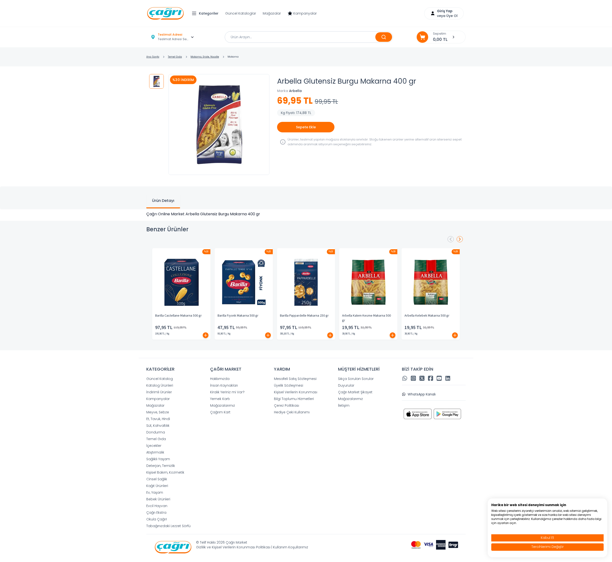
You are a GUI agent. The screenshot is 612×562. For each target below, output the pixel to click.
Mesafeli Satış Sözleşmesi (295, 378)
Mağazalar (272, 13)
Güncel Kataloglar (240, 13)
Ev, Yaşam (154, 492)
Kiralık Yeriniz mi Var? (227, 392)
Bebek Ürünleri (158, 499)
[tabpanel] (306, 214)
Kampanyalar (305, 13)
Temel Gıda (175, 57)
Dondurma (155, 432)
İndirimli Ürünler (159, 392)
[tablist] (306, 197)
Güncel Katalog (159, 378)
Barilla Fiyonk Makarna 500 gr (238, 315)
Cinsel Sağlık (156, 479)
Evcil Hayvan (156, 505)
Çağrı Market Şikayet (355, 392)
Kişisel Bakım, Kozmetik (165, 472)
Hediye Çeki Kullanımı (292, 412)
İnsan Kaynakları (224, 385)
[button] (206, 13)
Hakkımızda (220, 378)
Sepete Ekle (306, 127)
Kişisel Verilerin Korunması (295, 392)
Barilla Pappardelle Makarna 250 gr (304, 315)
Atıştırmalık (155, 452)
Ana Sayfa (152, 57)
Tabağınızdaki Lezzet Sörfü (168, 526)
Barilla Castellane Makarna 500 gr (178, 315)
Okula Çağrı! (156, 519)
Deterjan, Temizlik (160, 465)
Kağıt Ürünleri (157, 485)
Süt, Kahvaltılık (157, 425)
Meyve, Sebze (157, 412)
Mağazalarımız (222, 405)
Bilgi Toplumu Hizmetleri (294, 398)
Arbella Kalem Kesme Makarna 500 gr (366, 318)
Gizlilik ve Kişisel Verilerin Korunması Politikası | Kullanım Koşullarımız (252, 547)
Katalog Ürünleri (159, 385)
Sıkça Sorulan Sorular (356, 378)
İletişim (344, 405)
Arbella (295, 90)
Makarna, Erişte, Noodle (205, 57)
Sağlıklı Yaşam (158, 459)
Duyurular (346, 385)
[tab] (163, 201)
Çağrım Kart (220, 412)
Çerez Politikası (286, 405)
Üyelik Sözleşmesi (288, 385)
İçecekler (153, 445)
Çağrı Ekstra (156, 512)
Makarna (233, 57)
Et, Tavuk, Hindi (158, 418)
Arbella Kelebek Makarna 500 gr (426, 315)
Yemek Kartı (220, 398)
